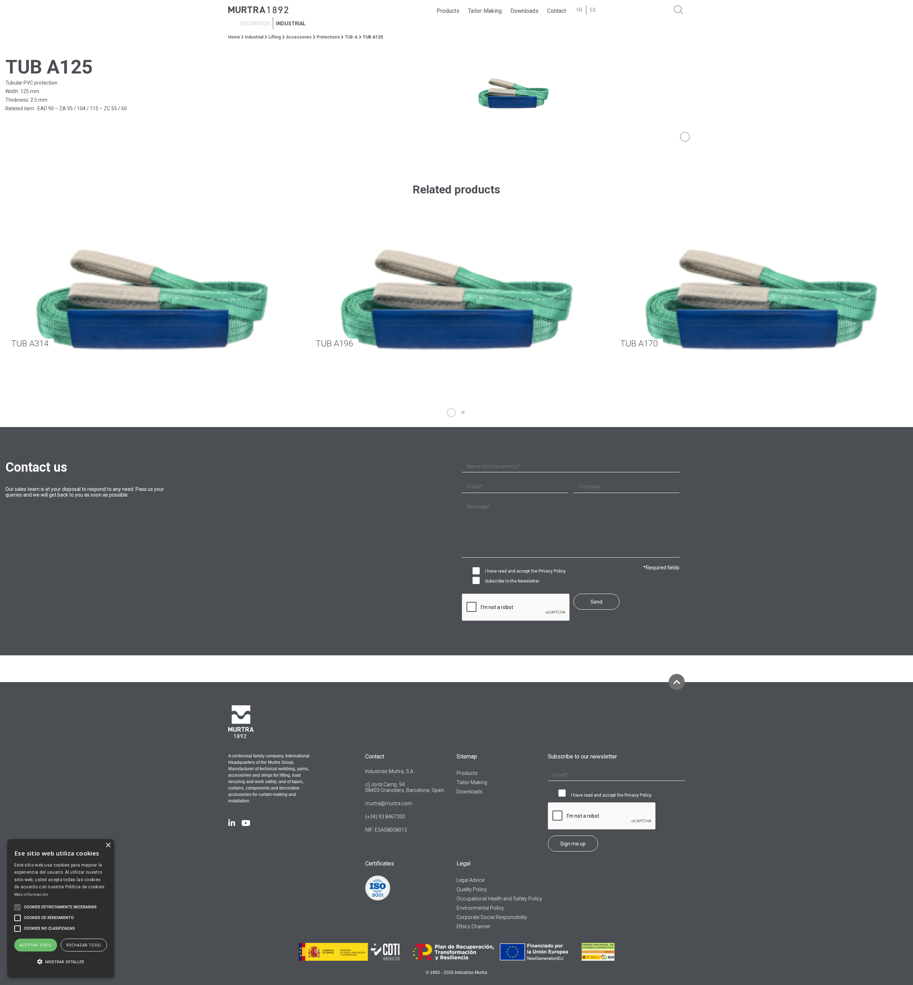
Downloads (524, 10)
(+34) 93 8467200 (385, 816)
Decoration (255, 23)
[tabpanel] (684, 94)
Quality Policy (471, 889)
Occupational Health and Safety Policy (499, 899)
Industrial (291, 23)
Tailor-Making (485, 10)
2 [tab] (463, 412)
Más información (31, 894)
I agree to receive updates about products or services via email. (478, 581)
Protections (328, 37)
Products (448, 10)
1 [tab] (451, 412)
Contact (556, 10)
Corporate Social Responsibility (491, 917)
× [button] (108, 845)
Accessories (299, 37)
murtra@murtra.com (388, 803)
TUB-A (351, 37)
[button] (60, 962)
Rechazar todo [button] (83, 945)
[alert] (60, 908)
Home (234, 37)
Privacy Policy (552, 571)
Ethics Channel (473, 926)
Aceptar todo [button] (35, 945)
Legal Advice (470, 880)
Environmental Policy (480, 908)
